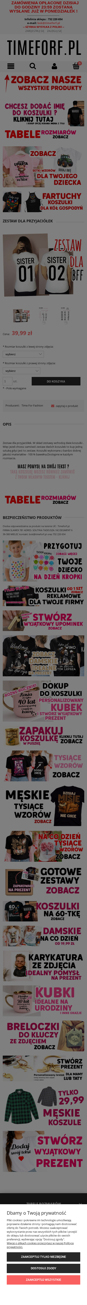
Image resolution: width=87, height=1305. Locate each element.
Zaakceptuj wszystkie (43, 1279)
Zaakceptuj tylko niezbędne (43, 1256)
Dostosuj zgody (43, 1268)
